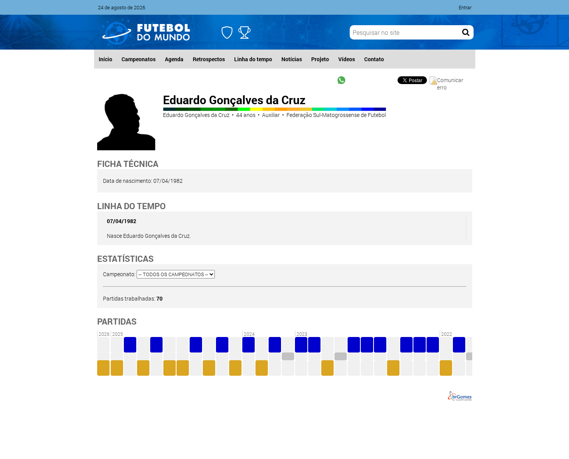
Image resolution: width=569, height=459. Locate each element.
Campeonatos (139, 59)
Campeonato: (119, 274)
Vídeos (346, 59)
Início (105, 59)
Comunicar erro (450, 80)
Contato (374, 59)
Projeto (320, 59)
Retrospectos (209, 59)
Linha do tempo (253, 59)
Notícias (291, 59)
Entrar (465, 7)
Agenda (174, 59)
